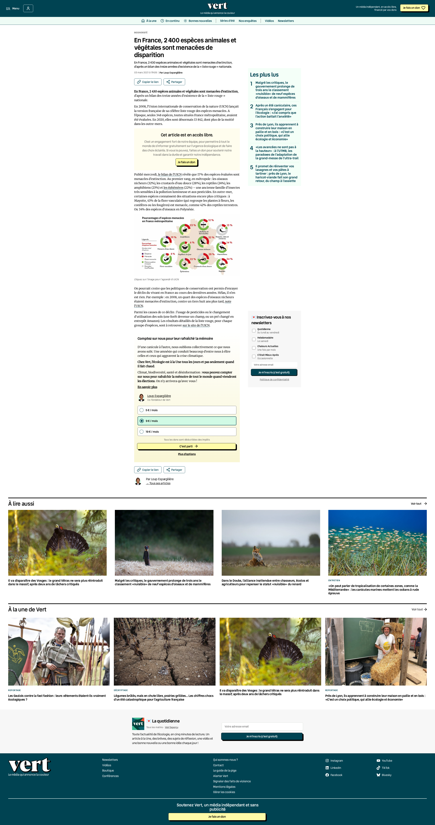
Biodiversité (141, 32)
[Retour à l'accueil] (217, 6)
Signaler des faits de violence (232, 781)
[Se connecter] (28, 8)
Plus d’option (187, 454)
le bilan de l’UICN (170, 174)
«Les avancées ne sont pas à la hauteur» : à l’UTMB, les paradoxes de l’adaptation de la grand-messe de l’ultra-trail (277, 152)
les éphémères (173, 188)
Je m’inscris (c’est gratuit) (274, 372)
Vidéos (106, 765)
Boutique (108, 770)
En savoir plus (147, 387)
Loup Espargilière (173, 72)
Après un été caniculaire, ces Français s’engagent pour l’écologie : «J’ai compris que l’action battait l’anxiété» (276, 111)
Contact (218, 765)
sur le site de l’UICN (196, 325)
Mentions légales (224, 787)
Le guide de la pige (224, 770)
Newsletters (110, 760)
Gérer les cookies (224, 792)
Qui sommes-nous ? (225, 760)
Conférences (110, 776)
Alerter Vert (220, 776)
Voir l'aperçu (171, 727)
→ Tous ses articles (158, 483)
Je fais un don (411, 7)
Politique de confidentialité (274, 379)
